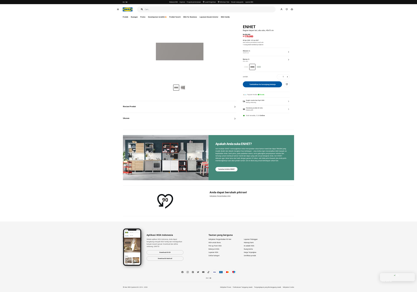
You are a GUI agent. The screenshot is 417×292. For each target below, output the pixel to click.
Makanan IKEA (173, 2)
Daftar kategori (213, 255)
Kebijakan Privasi (225, 287)
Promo (142, 17)
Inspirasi (182, 2)
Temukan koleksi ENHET (226, 169)
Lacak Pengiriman (210, 2)
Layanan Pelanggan (251, 239)
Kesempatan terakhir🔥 (157, 17)
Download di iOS (164, 252)
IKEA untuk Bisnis (214, 242)
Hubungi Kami (249, 242)
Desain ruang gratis (237, 2)
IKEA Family (225, 17)
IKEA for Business (190, 17)
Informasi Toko (224, 2)
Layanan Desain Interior (209, 17)
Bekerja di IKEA (213, 249)
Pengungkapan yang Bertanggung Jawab (267, 287)
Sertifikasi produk (250, 255)
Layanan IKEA (249, 2)
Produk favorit (175, 17)
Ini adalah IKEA (249, 246)
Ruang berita (248, 249)
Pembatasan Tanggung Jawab (242, 287)
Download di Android (165, 258)
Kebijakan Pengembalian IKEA (220, 196)
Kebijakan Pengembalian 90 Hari (219, 239)
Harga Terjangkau (250, 252)
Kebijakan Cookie (288, 287)
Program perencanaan (194, 2)
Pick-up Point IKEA (215, 246)
